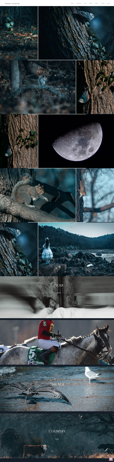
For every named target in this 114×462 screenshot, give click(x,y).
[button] (57, 439)
